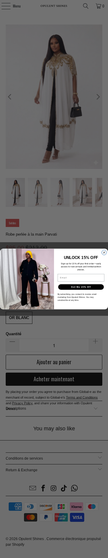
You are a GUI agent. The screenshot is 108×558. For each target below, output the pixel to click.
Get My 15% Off (81, 287)
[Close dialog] (104, 252)
